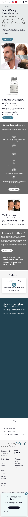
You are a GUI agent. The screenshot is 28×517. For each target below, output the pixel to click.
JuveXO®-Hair (4, 481)
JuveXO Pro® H (4, 478)
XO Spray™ (17, 467)
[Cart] (23, 2)
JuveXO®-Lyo (4, 483)
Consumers (3, 463)
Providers (3, 465)
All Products (17, 461)
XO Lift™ (16, 468)
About (2, 461)
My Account (3, 485)
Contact (3, 468)
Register (2, 470)
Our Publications (7, 250)
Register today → (21, 314)
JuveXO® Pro (17, 463)
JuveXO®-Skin (4, 480)
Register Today (7, 39)
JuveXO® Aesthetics (19, 465)
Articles (2, 467)
